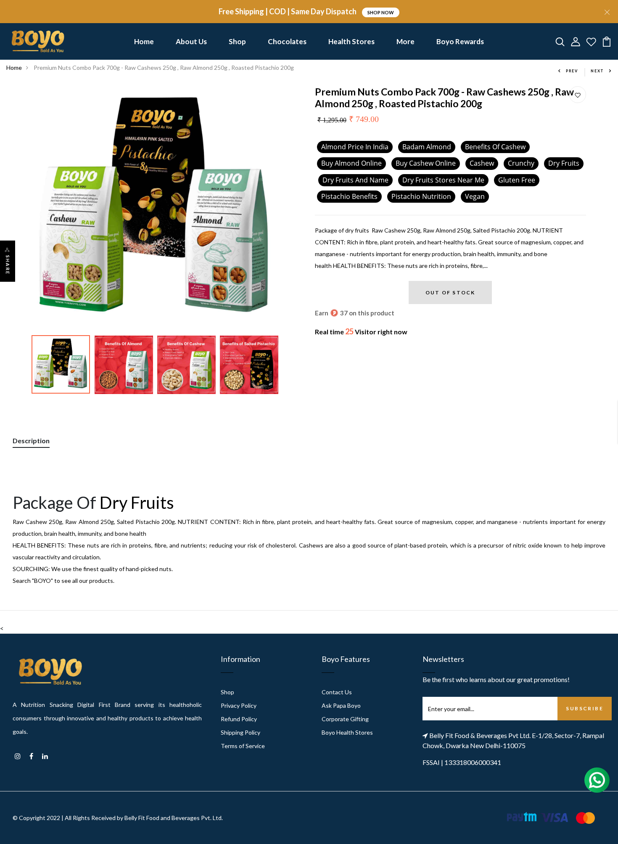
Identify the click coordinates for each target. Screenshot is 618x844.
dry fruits (138, 502)
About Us (191, 41)
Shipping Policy (240, 732)
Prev (572, 71)
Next (597, 71)
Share (8, 265)
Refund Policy (239, 718)
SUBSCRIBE (584, 708)
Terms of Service (243, 745)
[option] (154, 208)
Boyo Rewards (460, 41)
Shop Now (380, 12)
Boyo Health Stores (347, 732)
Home (144, 41)
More (405, 41)
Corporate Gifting (345, 718)
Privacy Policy (238, 705)
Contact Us (337, 692)
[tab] (31, 442)
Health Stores (351, 41)
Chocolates (287, 41)
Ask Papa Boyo (341, 705)
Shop (237, 41)
